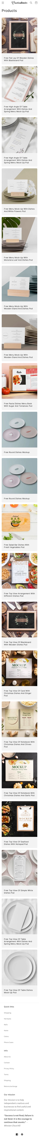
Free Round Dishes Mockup (17, 452)
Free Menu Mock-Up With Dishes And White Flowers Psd (19, 210)
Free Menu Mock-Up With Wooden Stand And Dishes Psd (18, 307)
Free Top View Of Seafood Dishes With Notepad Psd (16, 843)
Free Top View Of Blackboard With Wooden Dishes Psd (17, 643)
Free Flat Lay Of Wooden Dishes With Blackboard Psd (19, 59)
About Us (7, 1057)
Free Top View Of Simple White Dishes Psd (18, 891)
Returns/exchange (10, 1086)
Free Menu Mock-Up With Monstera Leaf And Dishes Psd (18, 258)
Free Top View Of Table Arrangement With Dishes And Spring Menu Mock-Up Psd (18, 941)
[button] (2, 2)
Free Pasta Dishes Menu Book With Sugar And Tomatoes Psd (18, 404)
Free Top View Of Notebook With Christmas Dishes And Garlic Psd (19, 794)
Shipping (7, 1080)
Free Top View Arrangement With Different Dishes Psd (19, 594)
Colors (6, 1036)
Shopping (7, 1013)
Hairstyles (7, 1019)
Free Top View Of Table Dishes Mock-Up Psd (18, 991)
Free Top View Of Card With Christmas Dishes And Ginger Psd (17, 693)
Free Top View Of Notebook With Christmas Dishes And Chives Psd (19, 744)
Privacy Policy (9, 1068)
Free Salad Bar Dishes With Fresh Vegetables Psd (16, 546)
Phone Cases (8, 1042)
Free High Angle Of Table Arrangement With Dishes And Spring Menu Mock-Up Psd (18, 109)
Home (6, 1030)
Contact (7, 1063)
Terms (6, 1074)
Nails (6, 1025)
